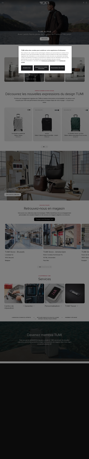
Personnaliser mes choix (57, 67)
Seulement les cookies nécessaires (41, 68)
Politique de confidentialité (48, 60)
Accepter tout (27, 67)
